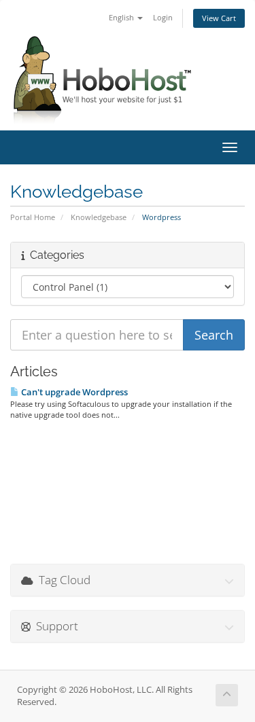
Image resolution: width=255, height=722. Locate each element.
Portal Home (32, 217)
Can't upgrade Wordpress (73, 392)
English (122, 17)
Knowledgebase (98, 217)
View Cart (219, 18)
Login (163, 17)
